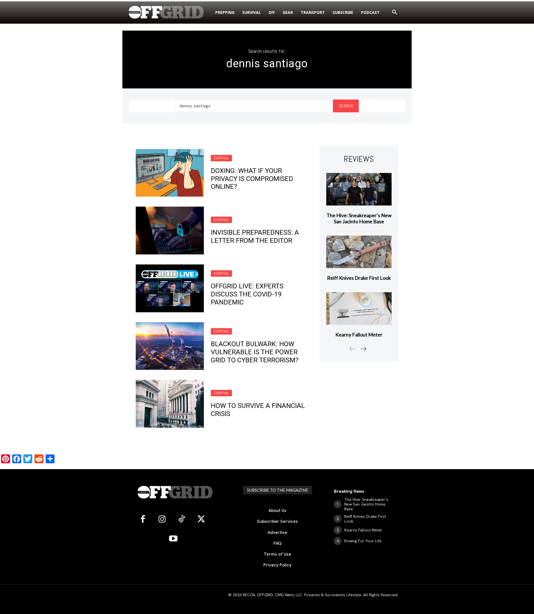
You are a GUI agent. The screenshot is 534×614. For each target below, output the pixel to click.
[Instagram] (162, 519)
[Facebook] (142, 519)
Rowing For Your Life (363, 540)
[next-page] (363, 349)
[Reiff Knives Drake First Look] (359, 252)
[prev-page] (352, 349)
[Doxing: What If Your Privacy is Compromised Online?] (170, 173)
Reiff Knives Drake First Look (359, 278)
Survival (221, 158)
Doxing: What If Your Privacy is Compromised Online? (252, 179)
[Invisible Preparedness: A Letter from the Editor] (170, 230)
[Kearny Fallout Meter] (359, 308)
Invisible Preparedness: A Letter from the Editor (255, 236)
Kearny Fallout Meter (358, 334)
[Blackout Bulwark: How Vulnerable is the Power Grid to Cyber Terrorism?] (170, 346)
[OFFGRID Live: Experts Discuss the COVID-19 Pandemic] (170, 288)
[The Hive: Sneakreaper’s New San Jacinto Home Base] (359, 189)
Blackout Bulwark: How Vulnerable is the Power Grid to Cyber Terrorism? (254, 352)
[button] (395, 12)
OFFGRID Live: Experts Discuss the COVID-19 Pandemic (247, 294)
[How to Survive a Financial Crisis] (170, 404)
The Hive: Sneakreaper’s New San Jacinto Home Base (359, 218)
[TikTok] (181, 519)
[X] (201, 519)
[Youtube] (173, 539)
